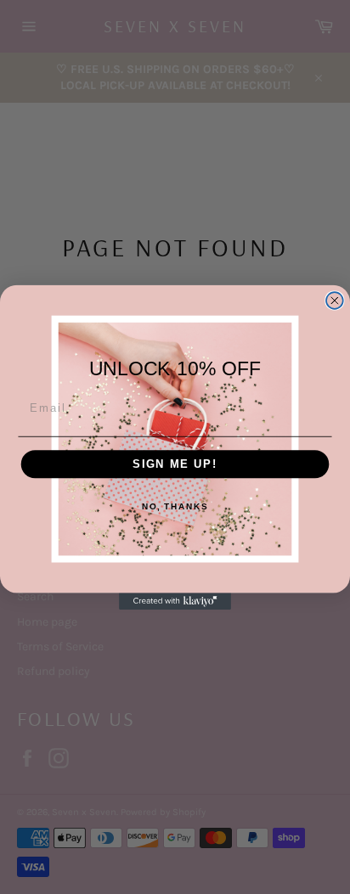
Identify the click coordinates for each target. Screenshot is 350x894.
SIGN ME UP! (175, 463)
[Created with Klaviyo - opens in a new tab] (175, 601)
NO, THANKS (175, 506)
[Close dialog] (334, 300)
